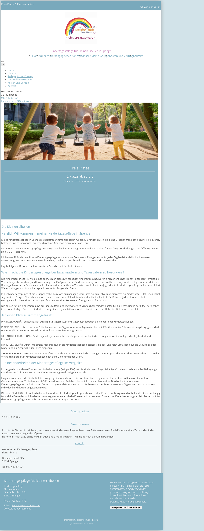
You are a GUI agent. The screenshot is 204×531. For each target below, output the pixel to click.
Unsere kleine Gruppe (95, 56)
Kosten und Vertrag (121, 56)
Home (36, 56)
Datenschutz (83, 519)
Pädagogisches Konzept (67, 56)
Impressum (70, 519)
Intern (95, 519)
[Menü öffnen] (2, 61)
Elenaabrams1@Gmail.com (16, 101)
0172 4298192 (9, 97)
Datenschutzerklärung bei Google (128, 501)
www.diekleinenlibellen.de (17, 508)
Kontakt (138, 56)
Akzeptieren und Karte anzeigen (126, 507)
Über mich (46, 56)
